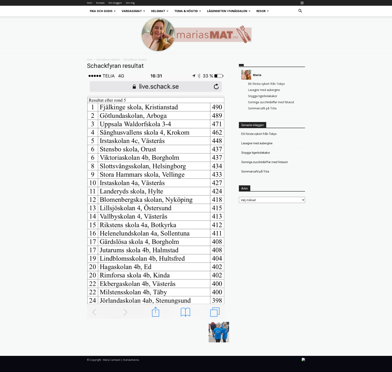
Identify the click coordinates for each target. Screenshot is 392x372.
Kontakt (100, 2)
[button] (300, 11)
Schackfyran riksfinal (108, 59)
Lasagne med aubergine (264, 90)
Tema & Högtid (186, 11)
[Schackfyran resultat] (156, 317)
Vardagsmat (132, 11)
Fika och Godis (101, 11)
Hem (89, 2)
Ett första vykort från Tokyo (266, 84)
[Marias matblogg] (196, 34)
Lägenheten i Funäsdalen (227, 11)
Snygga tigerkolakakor (262, 96)
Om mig (130, 2)
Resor (261, 11)
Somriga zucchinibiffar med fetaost (271, 102)
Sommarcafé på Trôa (262, 108)
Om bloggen (115, 2)
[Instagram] (302, 3)
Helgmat (158, 11)
